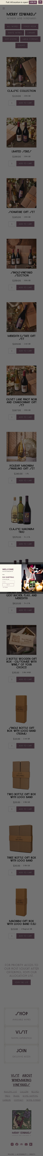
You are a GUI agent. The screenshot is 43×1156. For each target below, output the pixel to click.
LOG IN (33, 2)
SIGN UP (8, 584)
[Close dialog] (42, 565)
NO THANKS (5, 587)
